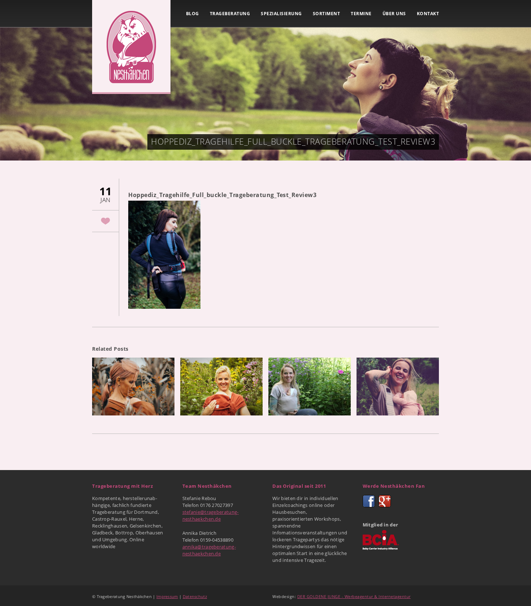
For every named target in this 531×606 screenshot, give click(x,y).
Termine (361, 13)
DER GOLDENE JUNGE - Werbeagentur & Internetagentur (354, 596)
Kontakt (428, 13)
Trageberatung (230, 13)
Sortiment (326, 13)
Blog (192, 13)
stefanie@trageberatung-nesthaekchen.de (210, 515)
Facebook (369, 501)
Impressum (167, 596)
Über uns (394, 13)
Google (385, 501)
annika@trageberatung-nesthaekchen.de (209, 550)
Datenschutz (195, 596)
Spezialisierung (281, 13)
